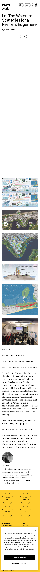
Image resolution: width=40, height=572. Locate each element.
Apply (27, 5)
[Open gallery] (20, 185)
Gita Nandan (9, 29)
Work (5, 8)
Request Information (26, 498)
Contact (7, 511)
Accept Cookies (20, 557)
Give (20, 5)
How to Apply (7, 498)
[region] (19, 548)
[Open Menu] (36, 5)
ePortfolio (25, 525)
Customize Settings (19, 563)
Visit (25, 511)
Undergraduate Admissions (7, 526)
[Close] (35, 530)
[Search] (32, 5)
